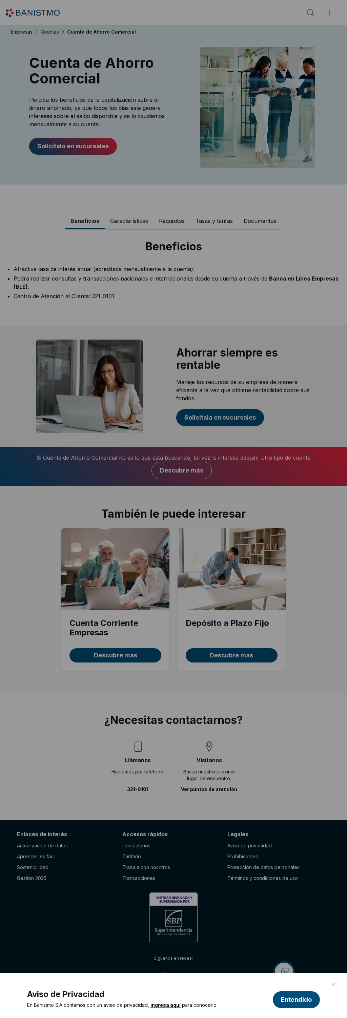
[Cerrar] (333, 984)
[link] (165, 1005)
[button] (296, 999)
